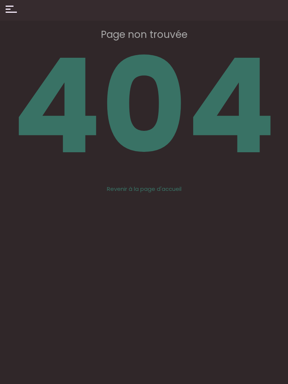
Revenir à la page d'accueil (144, 189)
